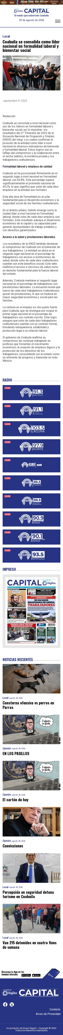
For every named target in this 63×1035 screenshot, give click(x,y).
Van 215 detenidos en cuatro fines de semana (30, 944)
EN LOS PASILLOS (16, 753)
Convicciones (13, 846)
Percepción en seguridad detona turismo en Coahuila (28, 894)
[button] (57, 21)
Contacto (55, 1009)
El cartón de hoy (15, 799)
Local (6, 36)
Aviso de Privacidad (48, 1014)
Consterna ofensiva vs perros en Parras (28, 705)
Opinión (7, 748)
